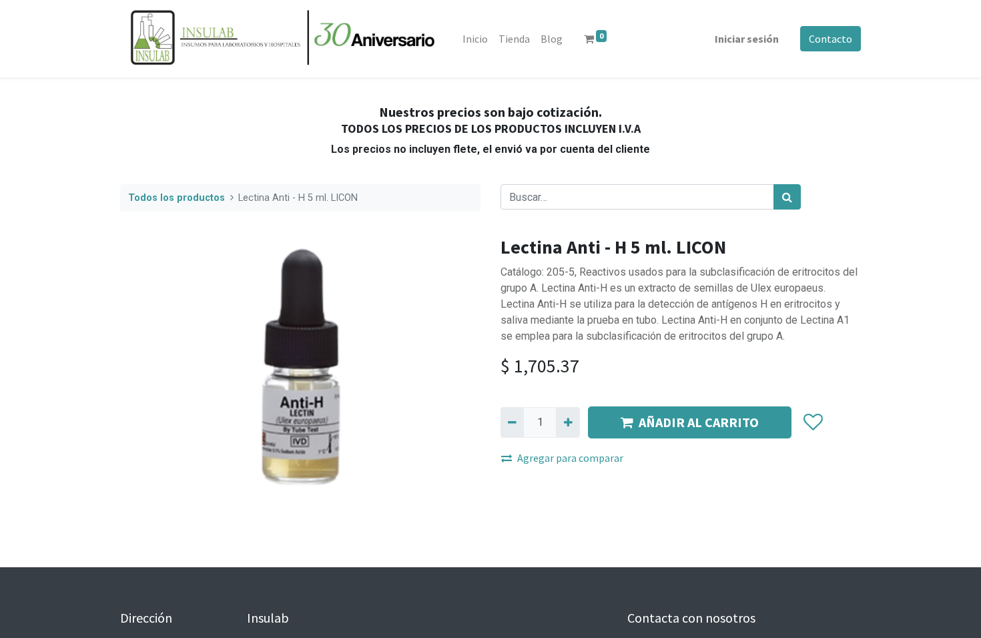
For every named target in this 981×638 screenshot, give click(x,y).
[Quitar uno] (512, 422)
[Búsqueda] (787, 197)
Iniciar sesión (747, 38)
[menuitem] (475, 38)
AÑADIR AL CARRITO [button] (699, 422)
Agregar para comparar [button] (570, 457)
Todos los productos (176, 198)
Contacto (830, 38)
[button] (812, 422)
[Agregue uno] (567, 422)
